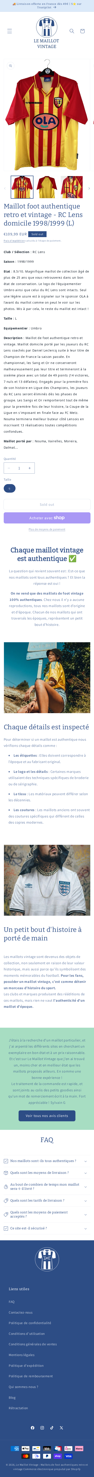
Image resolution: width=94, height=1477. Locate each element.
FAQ (12, 1301)
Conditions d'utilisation (27, 1333)
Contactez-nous (20, 1312)
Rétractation (18, 1408)
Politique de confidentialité (30, 1323)
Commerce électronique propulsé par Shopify (52, 1469)
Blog (12, 1397)
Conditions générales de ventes (33, 1344)
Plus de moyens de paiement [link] (47, 529)
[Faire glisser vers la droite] (89, 188)
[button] (9, 31)
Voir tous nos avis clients (47, 1115)
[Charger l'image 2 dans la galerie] (47, 187)
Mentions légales (22, 1355)
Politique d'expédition (26, 1365)
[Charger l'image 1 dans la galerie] (22, 187)
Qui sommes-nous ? (23, 1386)
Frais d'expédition (14, 240)
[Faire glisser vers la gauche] (5, 188)
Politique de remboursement (31, 1376)
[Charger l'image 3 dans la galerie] (72, 187)
